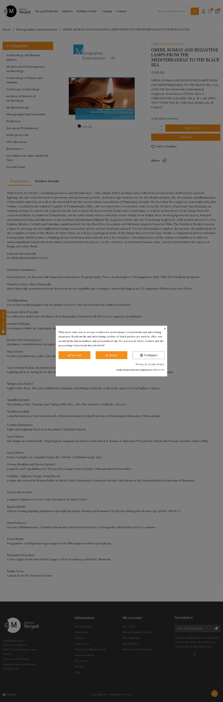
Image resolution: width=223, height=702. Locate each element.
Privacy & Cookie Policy (150, 364)
